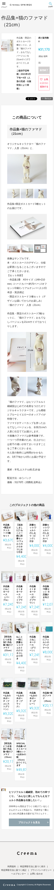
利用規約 (12, 866)
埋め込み (48, 98)
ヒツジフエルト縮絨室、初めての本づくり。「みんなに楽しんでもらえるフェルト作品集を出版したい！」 (29, 796)
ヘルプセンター (18, 873)
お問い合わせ (36, 873)
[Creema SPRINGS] (21, 5)
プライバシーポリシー (41, 870)
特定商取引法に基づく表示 (32, 866)
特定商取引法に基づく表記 (13, 870)
